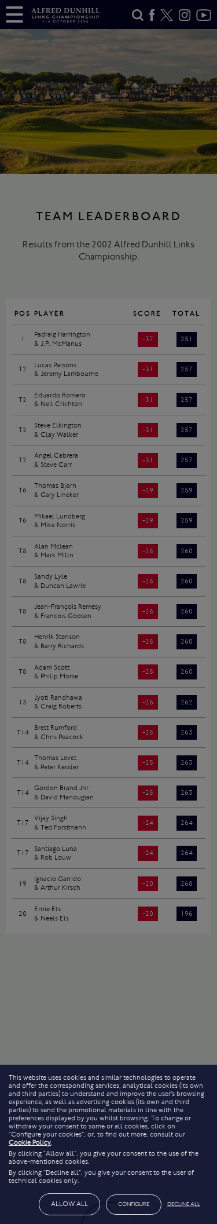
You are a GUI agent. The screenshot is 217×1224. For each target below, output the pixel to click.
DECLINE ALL (183, 1204)
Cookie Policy (30, 1142)
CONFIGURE (133, 1204)
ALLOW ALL (69, 1204)
